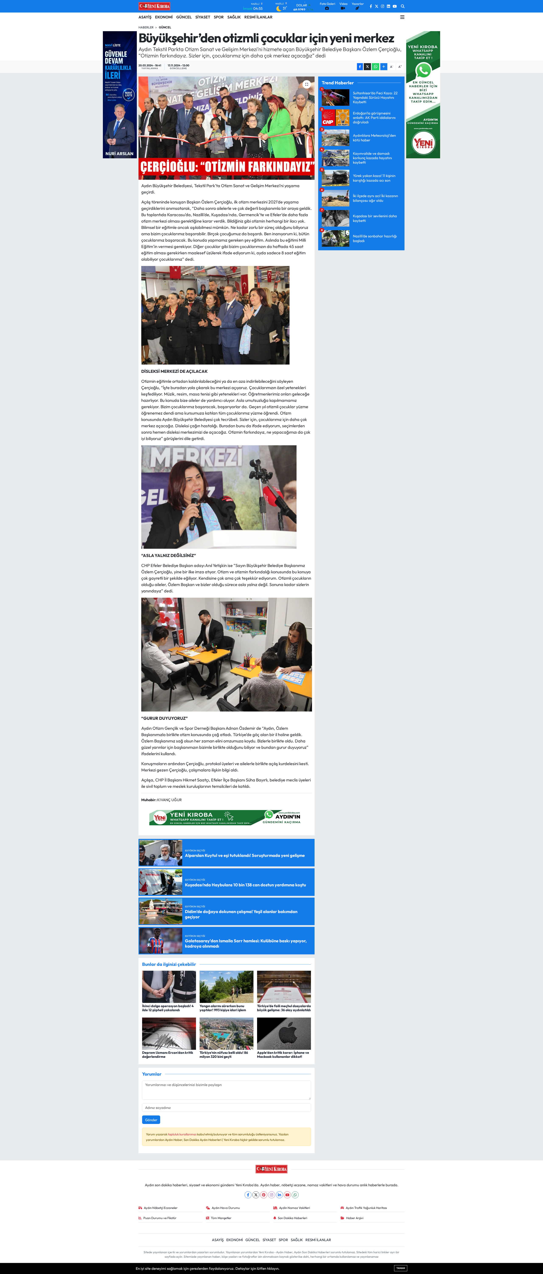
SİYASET (202, 17)
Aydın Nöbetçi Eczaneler (161, 1208)
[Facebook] (248, 1194)
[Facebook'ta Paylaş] (360, 66)
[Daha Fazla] (383, 66)
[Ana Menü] (402, 17)
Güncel (165, 27)
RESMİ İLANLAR (258, 17)
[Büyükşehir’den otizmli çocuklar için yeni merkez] (227, 128)
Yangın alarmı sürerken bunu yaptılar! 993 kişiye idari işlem (223, 1008)
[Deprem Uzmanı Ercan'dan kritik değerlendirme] (169, 1033)
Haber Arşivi (354, 1218)
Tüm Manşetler (221, 1218)
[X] (255, 1194)
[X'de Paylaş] (367, 66)
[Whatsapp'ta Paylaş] (375, 66)
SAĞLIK (234, 17)
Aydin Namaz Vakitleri (294, 1208)
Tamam (400, 1268)
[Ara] (402, 6)
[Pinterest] (263, 1194)
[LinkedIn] (279, 1194)
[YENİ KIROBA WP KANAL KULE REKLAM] (423, 94)
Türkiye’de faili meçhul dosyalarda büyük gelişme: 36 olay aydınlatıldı (284, 1008)
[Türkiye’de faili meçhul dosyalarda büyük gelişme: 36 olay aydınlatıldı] (284, 986)
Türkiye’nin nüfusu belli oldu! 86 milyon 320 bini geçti (224, 1054)
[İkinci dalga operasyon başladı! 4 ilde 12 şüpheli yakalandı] (169, 986)
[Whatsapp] (295, 1194)
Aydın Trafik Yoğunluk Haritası (366, 1208)
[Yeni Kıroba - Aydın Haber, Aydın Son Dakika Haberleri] (154, 6)
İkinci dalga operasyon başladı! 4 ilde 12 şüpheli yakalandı (168, 1008)
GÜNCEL (184, 17)
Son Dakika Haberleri (292, 1218)
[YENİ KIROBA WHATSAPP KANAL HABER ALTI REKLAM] (226, 817)
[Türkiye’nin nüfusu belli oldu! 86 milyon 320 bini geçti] (226, 1033)
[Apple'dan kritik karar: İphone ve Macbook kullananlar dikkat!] (284, 1033)
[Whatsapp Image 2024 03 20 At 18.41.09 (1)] (219, 496)
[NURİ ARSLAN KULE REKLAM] (120, 94)
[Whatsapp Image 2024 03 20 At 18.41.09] (215, 314)
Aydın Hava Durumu (226, 1208)
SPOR (219, 17)
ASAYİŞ (145, 17)
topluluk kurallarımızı (182, 1134)
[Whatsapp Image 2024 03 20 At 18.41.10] (226, 654)
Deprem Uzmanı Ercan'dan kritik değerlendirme (167, 1054)
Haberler (146, 27)
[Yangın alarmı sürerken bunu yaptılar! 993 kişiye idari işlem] (226, 986)
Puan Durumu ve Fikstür (159, 1218)
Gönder (151, 1120)
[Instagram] (271, 1194)
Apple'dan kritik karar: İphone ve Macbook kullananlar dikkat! (283, 1054)
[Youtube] (287, 1194)
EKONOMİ (164, 17)
